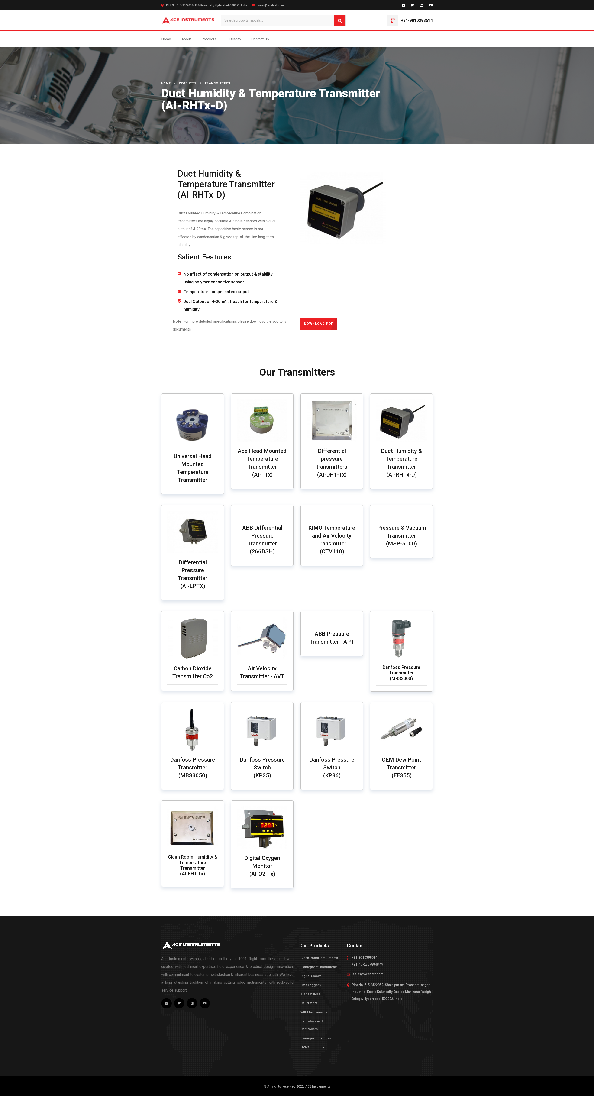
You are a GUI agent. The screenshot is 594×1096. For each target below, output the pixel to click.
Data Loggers (310, 985)
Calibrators (309, 1003)
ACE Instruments (317, 1086)
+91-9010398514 (417, 20)
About (186, 39)
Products (208, 39)
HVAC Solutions (312, 1047)
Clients (235, 39)
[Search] (339, 20)
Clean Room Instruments (319, 958)
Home (166, 39)
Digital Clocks (310, 976)
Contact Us (260, 39)
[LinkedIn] (421, 5)
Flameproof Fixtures (316, 1038)
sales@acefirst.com (271, 5)
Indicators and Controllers (311, 1025)
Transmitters (310, 994)
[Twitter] (412, 5)
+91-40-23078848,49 (367, 964)
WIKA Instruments (313, 1012)
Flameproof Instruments (319, 967)
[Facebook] (403, 5)
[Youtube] (431, 5)
